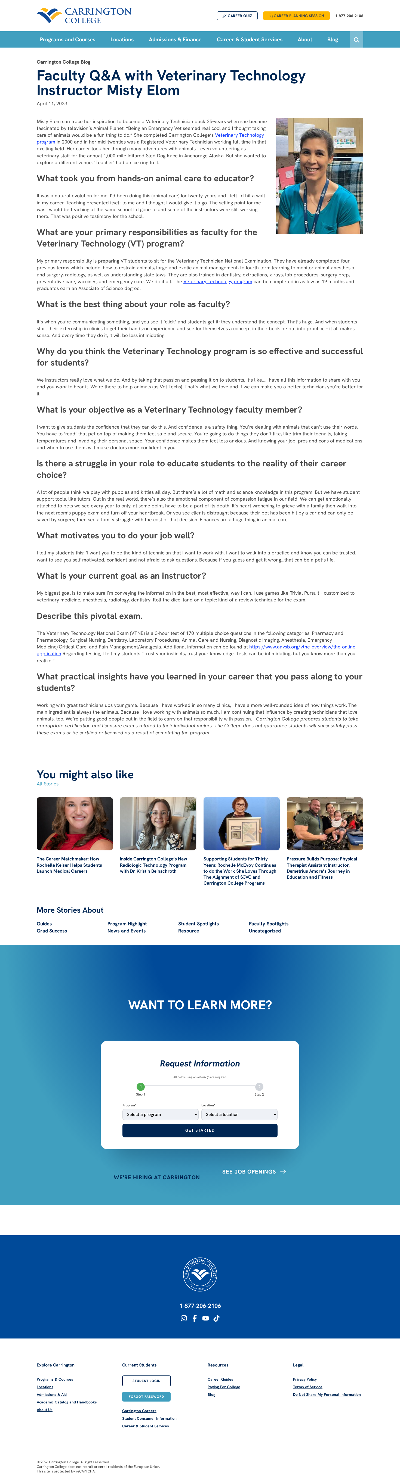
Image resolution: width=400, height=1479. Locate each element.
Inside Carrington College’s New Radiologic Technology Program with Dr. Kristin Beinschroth (153, 865)
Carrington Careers (139, 1410)
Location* (208, 1105)
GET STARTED (200, 1130)
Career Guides (220, 1379)
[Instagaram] (183, 1318)
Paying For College (224, 1386)
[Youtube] (205, 1318)
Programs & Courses (55, 1379)
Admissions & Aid (52, 1394)
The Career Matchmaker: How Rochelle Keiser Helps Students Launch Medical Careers (69, 865)
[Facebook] (194, 1318)
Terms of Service (307, 1386)
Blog (211, 1394)
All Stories (48, 784)
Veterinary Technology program (217, 281)
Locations (45, 1386)
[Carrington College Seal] (200, 1274)
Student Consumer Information (149, 1418)
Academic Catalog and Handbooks (67, 1402)
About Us (45, 1409)
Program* (129, 1105)
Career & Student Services (145, 1426)
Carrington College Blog (63, 62)
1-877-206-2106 (200, 1306)
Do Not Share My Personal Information (327, 1394)
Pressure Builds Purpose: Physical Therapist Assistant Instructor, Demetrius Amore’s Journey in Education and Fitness (322, 868)
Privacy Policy (305, 1379)
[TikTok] (216, 1318)
